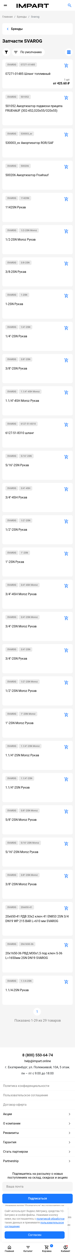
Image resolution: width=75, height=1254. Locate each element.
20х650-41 (26, 907)
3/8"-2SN (25, 359)
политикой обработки (50, 1218)
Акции (7, 1114)
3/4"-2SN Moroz (29, 617)
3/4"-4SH (25, 488)
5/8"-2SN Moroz (29, 810)
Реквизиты (11, 1133)
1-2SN (24, 295)
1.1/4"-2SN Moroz (30, 746)
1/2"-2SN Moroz (29, 681)
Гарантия (9, 1142)
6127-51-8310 (28, 423)
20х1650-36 (27, 944)
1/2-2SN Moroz (29, 230)
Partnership (11, 1161)
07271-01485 (28, 64)
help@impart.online (37, 1061)
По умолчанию (31, 52)
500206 (25, 166)
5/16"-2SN (26, 456)
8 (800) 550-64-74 (37, 1055)
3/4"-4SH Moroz (29, 585)
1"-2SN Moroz (28, 714)
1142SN (25, 198)
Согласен (34, 1235)
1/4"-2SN (25, 327)
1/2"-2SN (25, 520)
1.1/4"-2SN (26, 778)
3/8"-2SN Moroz (29, 875)
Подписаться (37, 1198)
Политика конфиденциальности (26, 1086)
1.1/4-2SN (26, 981)
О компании (11, 1123)
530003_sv (26, 133)
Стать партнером (15, 1151)
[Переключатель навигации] (5, 5)
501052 (25, 97)
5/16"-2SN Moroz (30, 843)
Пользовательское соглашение (25, 1095)
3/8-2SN (25, 262)
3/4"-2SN (25, 649)
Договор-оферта (15, 1104)
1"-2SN (24, 552)
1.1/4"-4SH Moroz (30, 391)
